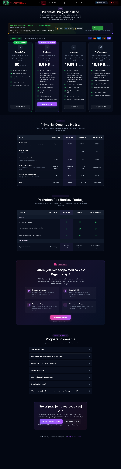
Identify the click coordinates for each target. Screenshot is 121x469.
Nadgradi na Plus (47, 104)
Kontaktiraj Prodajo (60, 317)
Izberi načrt (74, 106)
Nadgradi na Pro (101, 106)
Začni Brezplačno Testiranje (51, 421)
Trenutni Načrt (20, 106)
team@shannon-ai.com (74, 436)
